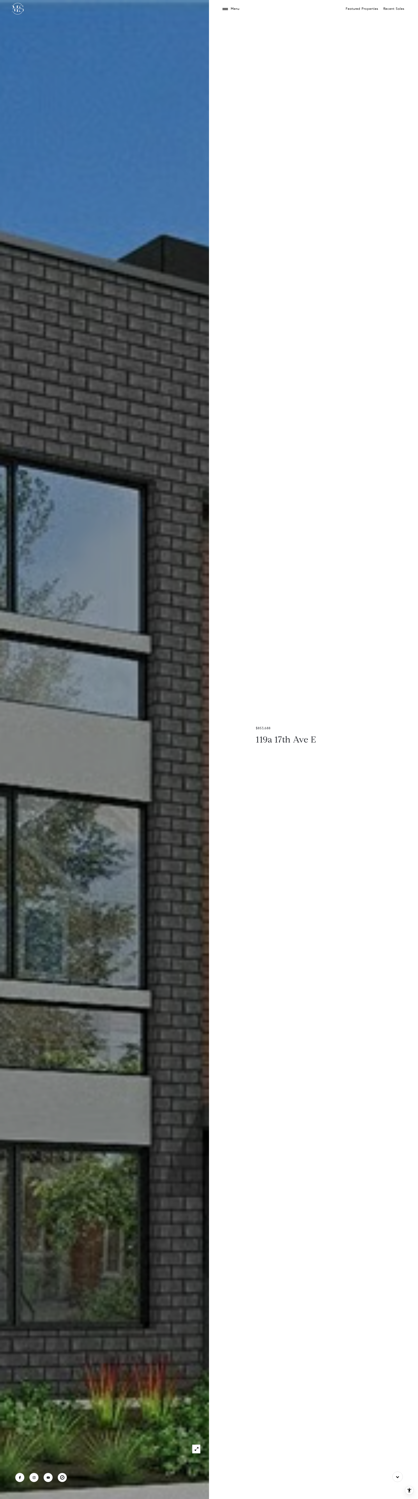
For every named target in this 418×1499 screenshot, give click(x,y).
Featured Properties (362, 9)
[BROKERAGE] (62, 1477)
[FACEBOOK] (19, 1477)
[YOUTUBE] (48, 1477)
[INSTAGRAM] (34, 1477)
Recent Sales (393, 9)
